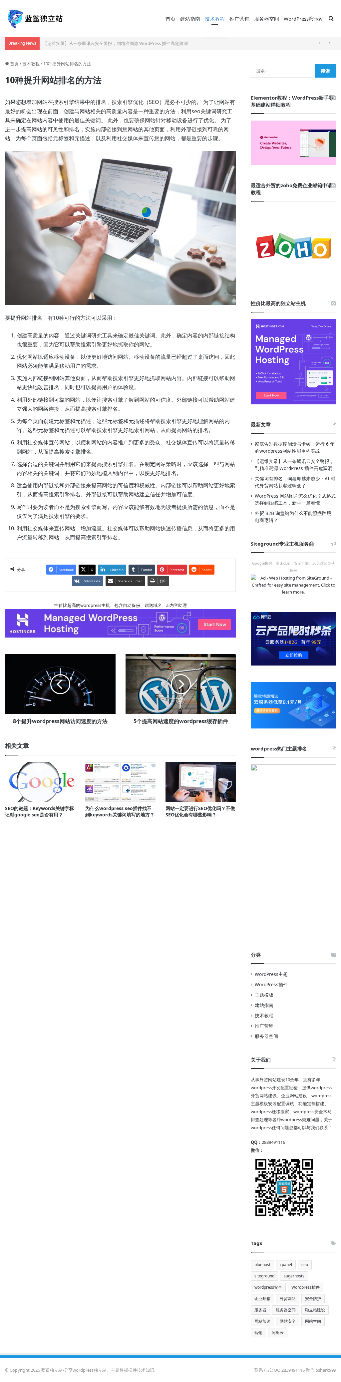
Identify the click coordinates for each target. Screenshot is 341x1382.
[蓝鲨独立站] (35, 18)
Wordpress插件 (305, 1287)
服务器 (260, 1310)
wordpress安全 (268, 1287)
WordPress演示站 (304, 18)
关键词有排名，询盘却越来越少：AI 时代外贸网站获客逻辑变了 (104, 43)
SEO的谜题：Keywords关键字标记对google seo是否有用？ (39, 811)
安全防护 (313, 1298)
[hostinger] (293, 361)
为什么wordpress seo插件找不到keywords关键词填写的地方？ (120, 811)
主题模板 (264, 995)
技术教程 (215, 18)
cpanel (286, 1264)
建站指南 (190, 18)
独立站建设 (315, 1310)
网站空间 (313, 1321)
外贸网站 (288, 1298)
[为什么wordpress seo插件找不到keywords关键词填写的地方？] (120, 782)
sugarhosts (294, 1276)
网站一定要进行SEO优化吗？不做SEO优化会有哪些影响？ (200, 811)
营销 (258, 1332)
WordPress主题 (271, 974)
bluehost (262, 1264)
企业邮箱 (262, 1298)
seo (304, 1264)
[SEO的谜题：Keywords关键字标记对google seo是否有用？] (40, 782)
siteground (264, 1276)
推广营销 (239, 18)
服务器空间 (266, 18)
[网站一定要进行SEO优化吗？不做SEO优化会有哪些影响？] (201, 782)
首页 (170, 18)
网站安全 (288, 1321)
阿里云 (278, 1332)
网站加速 (262, 1321)
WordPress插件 (271, 984)
